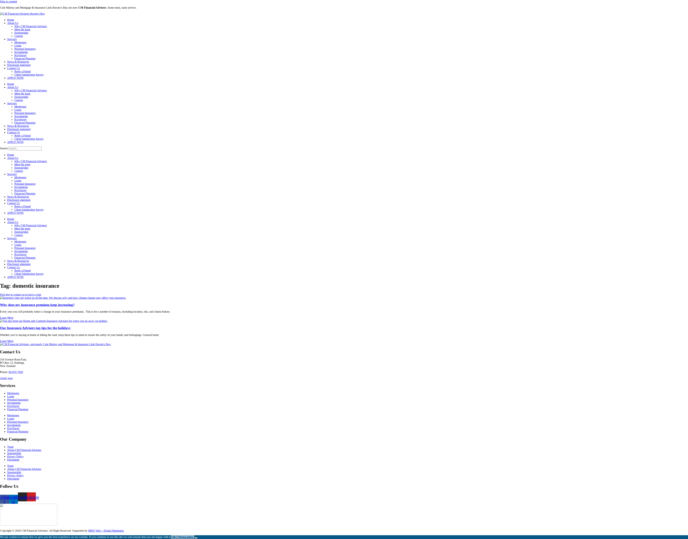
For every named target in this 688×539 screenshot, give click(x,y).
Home (10, 19)
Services (12, 39)
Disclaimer (13, 459)
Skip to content (8, 1)
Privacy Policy (15, 456)
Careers (18, 35)
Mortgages (20, 42)
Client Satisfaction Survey (29, 74)
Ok (174, 537)
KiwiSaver (20, 55)
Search (4, 148)
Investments (21, 52)
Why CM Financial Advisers (30, 26)
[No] (196, 537)
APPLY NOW (15, 77)
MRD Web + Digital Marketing (106, 530)
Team (10, 446)
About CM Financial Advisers (24, 450)
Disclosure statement (18, 65)
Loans (17, 45)
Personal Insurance (25, 48)
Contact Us (13, 68)
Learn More (6, 317)
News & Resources (18, 61)
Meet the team (22, 29)
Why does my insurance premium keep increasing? (37, 305)
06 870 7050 (16, 372)
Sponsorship (21, 32)
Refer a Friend (22, 71)
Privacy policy (185, 537)
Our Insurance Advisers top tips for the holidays (35, 328)
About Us (12, 23)
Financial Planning (24, 58)
